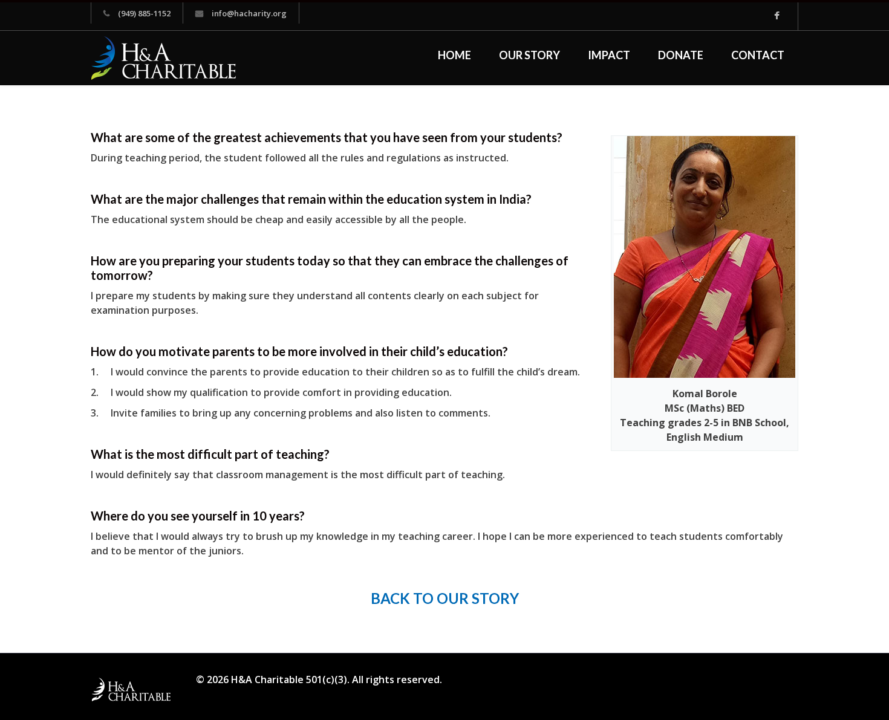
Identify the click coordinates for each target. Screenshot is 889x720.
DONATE (680, 55)
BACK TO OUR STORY (445, 598)
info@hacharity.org (249, 13)
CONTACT (757, 55)
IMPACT (609, 55)
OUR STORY (529, 55)
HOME (454, 55)
